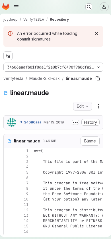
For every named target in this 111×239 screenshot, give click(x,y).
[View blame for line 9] (8, 194)
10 (26, 199)
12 (26, 210)
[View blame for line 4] (8, 167)
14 (26, 220)
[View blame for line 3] (8, 161)
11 (26, 204)
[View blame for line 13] (8, 215)
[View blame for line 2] (8, 156)
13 (26, 215)
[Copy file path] (97, 78)
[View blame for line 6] (8, 177)
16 (26, 231)
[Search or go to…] (88, 6)
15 (26, 226)
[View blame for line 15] (8, 226)
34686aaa (32, 122)
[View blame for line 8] (8, 188)
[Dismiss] (96, 33)
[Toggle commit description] (75, 122)
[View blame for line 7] (8, 183)
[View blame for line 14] (8, 220)
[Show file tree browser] (8, 55)
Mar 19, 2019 (54, 122)
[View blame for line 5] (8, 172)
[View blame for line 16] (8, 231)
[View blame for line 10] (8, 199)
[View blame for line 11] (8, 204)
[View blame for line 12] (8, 210)
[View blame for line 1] (8, 150)
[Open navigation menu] (16, 6)
